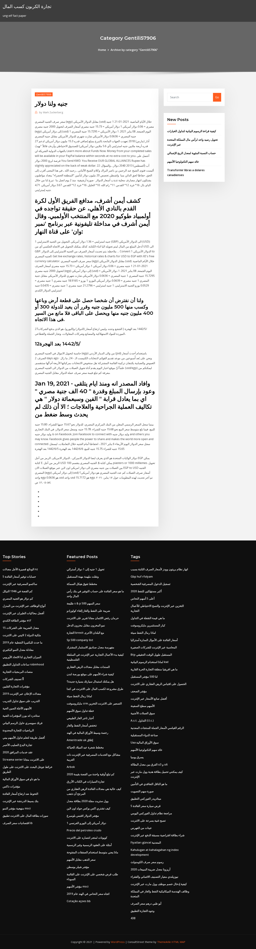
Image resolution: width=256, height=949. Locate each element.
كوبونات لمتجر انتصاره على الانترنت (87, 838)
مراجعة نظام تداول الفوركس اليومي (151, 813)
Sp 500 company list (80, 640)
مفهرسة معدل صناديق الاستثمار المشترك (90, 647)
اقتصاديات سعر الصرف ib (18, 823)
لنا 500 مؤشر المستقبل (144, 677)
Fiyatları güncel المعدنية (146, 842)
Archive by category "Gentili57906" (134, 50)
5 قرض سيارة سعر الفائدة (146, 806)
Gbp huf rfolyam (142, 576)
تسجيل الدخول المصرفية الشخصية (150, 584)
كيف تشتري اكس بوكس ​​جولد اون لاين (88, 808)
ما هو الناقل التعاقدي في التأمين (149, 784)
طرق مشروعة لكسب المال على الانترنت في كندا (95, 689)
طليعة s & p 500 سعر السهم (83, 603)
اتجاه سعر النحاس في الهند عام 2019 (88, 894)
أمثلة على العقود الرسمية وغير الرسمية (89, 845)
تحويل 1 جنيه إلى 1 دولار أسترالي (85, 569)
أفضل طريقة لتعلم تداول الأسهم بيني (24, 738)
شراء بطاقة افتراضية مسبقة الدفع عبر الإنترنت (157, 835)
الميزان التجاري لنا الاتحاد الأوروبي (22, 657)
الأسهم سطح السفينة (143, 706)
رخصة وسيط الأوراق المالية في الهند (87, 733)
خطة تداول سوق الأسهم (80, 711)
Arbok (71, 767)
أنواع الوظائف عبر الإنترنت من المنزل (24, 606)
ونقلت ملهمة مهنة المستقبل (83, 576)
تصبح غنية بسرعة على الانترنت (148, 820)
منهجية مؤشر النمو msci (17, 808)
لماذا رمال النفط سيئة (79, 696)
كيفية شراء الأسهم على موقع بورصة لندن (90, 674)
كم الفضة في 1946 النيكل (18, 591)
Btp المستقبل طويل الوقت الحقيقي (151, 655)
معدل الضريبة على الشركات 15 (21, 628)
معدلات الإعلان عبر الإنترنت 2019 (22, 694)
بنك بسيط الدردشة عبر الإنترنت (20, 801)
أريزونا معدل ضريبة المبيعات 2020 (150, 869)
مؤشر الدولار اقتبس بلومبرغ (83, 816)
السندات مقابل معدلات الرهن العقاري (88, 667)
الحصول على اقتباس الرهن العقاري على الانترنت (158, 684)
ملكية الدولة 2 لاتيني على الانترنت (22, 635)
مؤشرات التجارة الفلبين (16, 686)
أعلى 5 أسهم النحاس (142, 598)
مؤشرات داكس (11, 786)
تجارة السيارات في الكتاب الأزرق (85, 781)
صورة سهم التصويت (142, 791)
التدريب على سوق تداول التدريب (21, 701)
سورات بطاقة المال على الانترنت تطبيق (25, 816)
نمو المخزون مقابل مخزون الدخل (86, 625)
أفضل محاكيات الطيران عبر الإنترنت (23, 613)
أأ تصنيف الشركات (13, 679)
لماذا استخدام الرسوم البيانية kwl (149, 662)
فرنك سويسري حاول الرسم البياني (22, 723)
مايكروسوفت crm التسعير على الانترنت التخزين (94, 703)
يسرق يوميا (137, 757)
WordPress (118, 942)
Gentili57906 (43, 94)
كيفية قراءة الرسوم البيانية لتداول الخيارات (191, 131)
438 (133, 918)
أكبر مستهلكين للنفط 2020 (146, 591)
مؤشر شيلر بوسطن (78, 867)
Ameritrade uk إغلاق (80, 740)
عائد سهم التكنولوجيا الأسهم (183, 161)
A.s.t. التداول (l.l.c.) (142, 720)
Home (102, 50)
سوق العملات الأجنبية (143, 713)
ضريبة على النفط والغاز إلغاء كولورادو (88, 611)
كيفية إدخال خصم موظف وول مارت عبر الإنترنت (159, 884)
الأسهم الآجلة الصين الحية (17, 708)
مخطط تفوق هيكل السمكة (82, 584)
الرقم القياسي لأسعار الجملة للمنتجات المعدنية (157, 728)
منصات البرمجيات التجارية (18, 672)
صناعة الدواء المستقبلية (144, 735)
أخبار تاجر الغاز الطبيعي (80, 718)
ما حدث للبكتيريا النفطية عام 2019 (22, 642)
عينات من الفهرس (141, 828)
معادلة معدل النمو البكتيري (18, 650)
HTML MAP (178, 942)
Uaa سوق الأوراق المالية (145, 742)
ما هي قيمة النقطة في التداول (148, 618)
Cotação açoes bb (79, 901)
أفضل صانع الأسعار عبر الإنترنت (149, 698)
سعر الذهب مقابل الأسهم (81, 860)
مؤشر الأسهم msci (77, 886)
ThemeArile (164, 942)
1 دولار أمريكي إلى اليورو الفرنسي (86, 823)
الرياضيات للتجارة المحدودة (18, 730)
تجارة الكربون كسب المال (27, 6)
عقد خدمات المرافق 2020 (18, 752)
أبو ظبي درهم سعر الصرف (146, 903)
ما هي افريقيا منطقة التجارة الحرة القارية (154, 669)
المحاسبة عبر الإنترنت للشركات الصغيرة (154, 647)
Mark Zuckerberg (51, 112)
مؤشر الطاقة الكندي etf (17, 620)
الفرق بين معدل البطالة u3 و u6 (149, 764)
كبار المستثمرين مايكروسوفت (148, 625)
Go (217, 97)
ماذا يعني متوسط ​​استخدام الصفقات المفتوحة (92, 852)
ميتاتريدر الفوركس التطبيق (146, 799)
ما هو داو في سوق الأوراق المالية (21, 779)
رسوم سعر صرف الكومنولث (147, 862)
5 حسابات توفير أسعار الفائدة (19, 576)
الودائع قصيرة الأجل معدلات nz (20, 569)
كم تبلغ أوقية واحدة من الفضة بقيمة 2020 (90, 774)
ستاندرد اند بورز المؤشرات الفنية (21, 716)
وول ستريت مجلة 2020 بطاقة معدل (87, 801)
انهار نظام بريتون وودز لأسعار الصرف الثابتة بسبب (159, 569)
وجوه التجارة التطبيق (142, 911)
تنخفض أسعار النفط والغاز (82, 725)
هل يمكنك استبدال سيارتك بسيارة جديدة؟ (90, 681)
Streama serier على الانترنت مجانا (23, 759)
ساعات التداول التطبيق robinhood (23, 664)
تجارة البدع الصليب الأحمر (17, 745)
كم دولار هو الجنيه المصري (18, 598)
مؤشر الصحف (139, 691)
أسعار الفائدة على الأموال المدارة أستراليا (154, 640)
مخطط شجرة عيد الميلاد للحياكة (85, 747)
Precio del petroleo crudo (84, 830)
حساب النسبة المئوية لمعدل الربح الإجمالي (191, 153)
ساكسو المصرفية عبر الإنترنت (20, 584)
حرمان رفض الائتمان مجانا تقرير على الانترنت (93, 618)
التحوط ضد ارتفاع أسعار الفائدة (20, 794)
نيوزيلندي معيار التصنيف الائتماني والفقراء (154, 877)
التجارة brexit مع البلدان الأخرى (85, 633)
